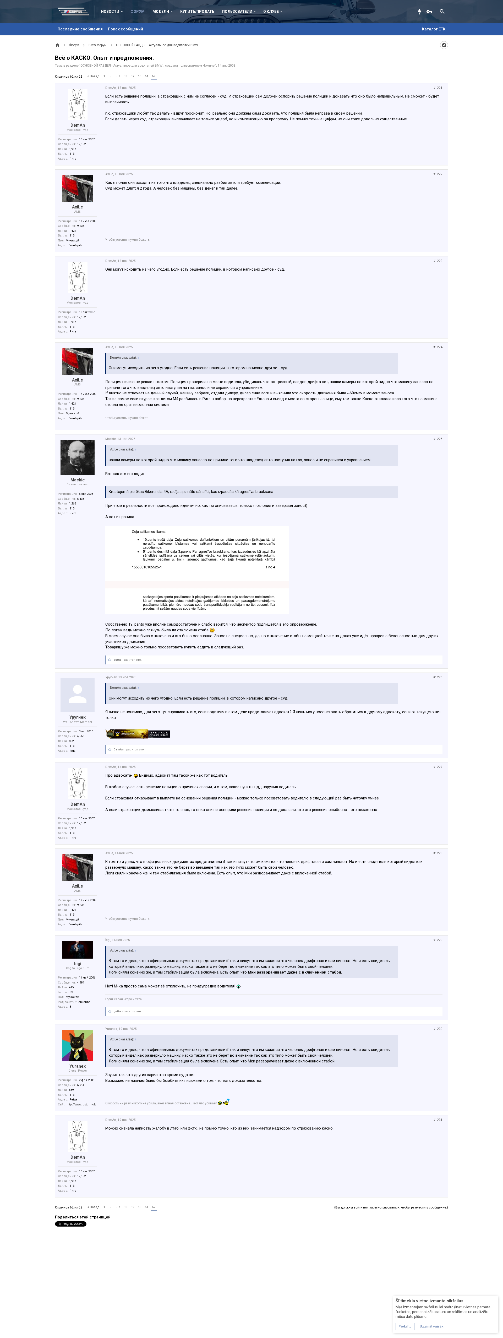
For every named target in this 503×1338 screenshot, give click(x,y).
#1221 (437, 88)
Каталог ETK (433, 29)
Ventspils (75, 245)
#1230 (437, 1029)
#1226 (437, 677)
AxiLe (77, 207)
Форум (137, 11)
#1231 (437, 1120)
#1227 (437, 767)
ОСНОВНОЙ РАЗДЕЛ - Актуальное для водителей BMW (121, 65)
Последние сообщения (80, 29)
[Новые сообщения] (421, 12)
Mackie (77, 479)
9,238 (80, 226)
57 (118, 76)
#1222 (437, 174)
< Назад (93, 76)
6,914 (80, 1085)
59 (132, 76)
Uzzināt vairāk (431, 1326)
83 (71, 992)
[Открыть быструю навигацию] (444, 45)
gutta (117, 660)
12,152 (81, 144)
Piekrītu (405, 1326)
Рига (72, 158)
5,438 (80, 499)
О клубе (271, 11)
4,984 (80, 982)
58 (125, 76)
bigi (77, 963)
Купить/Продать (197, 11)
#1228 (437, 853)
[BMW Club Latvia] (76, 12)
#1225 (437, 439)
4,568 (80, 736)
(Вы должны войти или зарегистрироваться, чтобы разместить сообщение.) (391, 1207)
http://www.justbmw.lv (81, 1104)
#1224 (437, 347)
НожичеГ (209, 65)
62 (154, 76)
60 (139, 76)
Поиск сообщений (125, 29)
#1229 (437, 940)
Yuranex (77, 1066)
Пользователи (237, 11)
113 (72, 153)
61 (147, 76)
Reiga (73, 1099)
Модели (160, 11)
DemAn (77, 125)
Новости (110, 11)
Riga (72, 751)
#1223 (437, 261)
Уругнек (77, 717)
